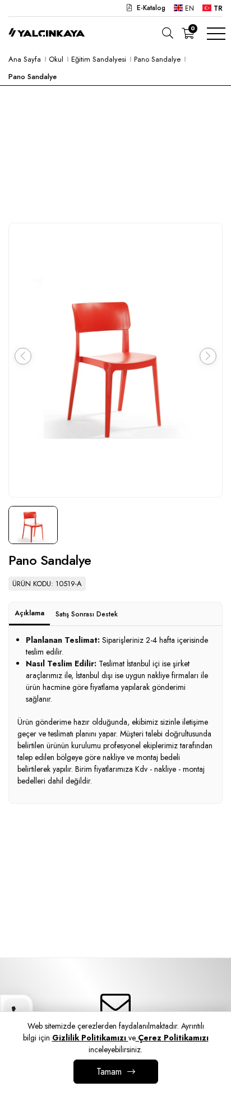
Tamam (109, 1071)
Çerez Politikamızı (172, 1037)
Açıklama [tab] (29, 613)
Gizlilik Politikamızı (90, 1037)
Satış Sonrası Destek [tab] (87, 614)
